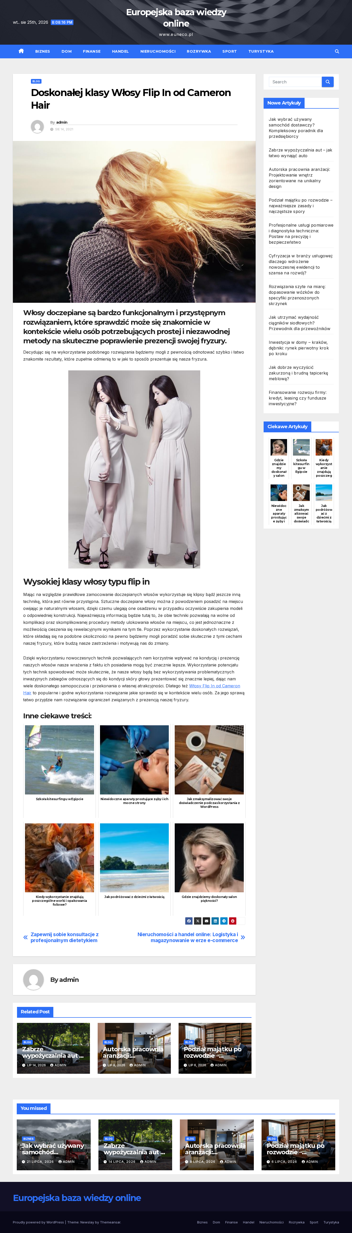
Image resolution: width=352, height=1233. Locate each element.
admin (62, 122)
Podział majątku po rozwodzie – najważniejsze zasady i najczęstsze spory (300, 205)
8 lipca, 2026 (203, 1162)
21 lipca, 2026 (41, 1162)
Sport (229, 51)
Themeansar (110, 1222)
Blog (36, 81)
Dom (67, 51)
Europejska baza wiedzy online (77, 1197)
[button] (337, 51)
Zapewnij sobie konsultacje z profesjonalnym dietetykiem (65, 937)
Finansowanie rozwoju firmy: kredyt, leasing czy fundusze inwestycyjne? (297, 398)
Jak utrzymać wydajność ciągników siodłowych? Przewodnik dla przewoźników (299, 323)
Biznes (42, 51)
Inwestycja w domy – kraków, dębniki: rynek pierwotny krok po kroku (299, 348)
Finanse (92, 51)
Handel (120, 51)
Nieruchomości (158, 51)
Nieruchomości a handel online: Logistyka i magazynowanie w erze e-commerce (188, 937)
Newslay (87, 1222)
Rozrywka (199, 51)
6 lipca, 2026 (285, 1162)
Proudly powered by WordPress (39, 1222)
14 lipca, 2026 (122, 1162)
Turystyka (261, 51)
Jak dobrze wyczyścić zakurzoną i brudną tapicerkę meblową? (298, 373)
